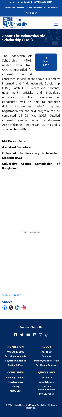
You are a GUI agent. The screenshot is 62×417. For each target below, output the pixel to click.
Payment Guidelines (15, 360)
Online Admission (34, 8)
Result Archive (51, 8)
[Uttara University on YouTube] (28, 335)
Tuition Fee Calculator (13, 8)
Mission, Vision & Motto (46, 360)
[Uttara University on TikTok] (46, 335)
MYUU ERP (32, 13)
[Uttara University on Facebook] (15, 335)
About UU (47, 352)
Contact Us (46, 377)
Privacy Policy (46, 394)
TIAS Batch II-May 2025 (11, 295)
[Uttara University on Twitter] (22, 335)
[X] (11, 307)
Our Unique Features (46, 365)
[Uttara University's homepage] (15, 22)
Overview (47, 356)
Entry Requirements (15, 356)
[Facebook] (4, 307)
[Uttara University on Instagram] (40, 335)
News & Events (46, 382)
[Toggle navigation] (56, 23)
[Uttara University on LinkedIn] (34, 335)
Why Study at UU (15, 352)
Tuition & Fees (15, 365)
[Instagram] (23, 307)
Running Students (15, 377)
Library (15, 386)
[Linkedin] (17, 307)
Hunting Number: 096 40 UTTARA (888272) (31, 2)
